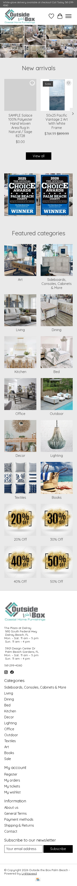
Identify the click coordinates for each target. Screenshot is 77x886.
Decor (20, 455)
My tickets (12, 786)
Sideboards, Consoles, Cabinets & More (56, 283)
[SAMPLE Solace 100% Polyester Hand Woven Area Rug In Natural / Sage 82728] (20, 95)
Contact (10, 831)
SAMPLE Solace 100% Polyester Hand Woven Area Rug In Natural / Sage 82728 (20, 125)
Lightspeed (29, 873)
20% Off (20, 539)
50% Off (56, 581)
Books (57, 497)
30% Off (56, 539)
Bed (56, 372)
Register (10, 774)
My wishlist (12, 792)
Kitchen (20, 372)
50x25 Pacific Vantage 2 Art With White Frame (57, 121)
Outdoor (57, 414)
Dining (56, 330)
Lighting (56, 455)
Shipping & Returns (19, 825)
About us (11, 807)
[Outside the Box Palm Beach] (20, 16)
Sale (7, 759)
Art (20, 279)
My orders (12, 780)
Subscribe (58, 849)
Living (20, 330)
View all (38, 156)
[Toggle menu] (68, 16)
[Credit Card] (37, 880)
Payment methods (18, 819)
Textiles (20, 497)
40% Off (20, 581)
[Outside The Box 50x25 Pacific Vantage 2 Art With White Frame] (57, 95)
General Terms (15, 813)
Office (20, 414)
